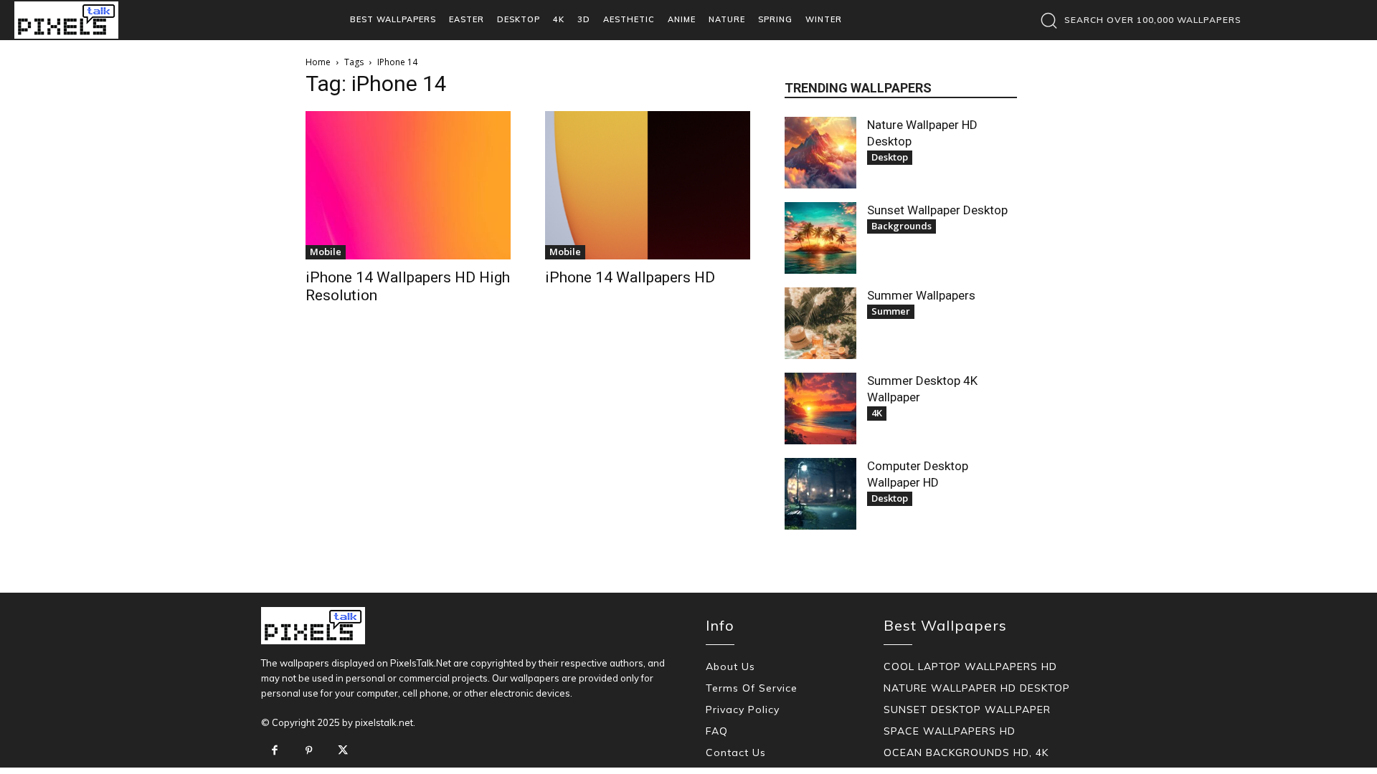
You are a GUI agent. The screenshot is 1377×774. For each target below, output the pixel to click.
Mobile (325, 251)
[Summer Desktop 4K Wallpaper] (820, 408)
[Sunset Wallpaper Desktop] (820, 238)
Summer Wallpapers (921, 295)
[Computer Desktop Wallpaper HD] (820, 494)
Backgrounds (901, 225)
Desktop (889, 156)
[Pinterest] (309, 751)
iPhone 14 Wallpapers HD (630, 277)
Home (318, 62)
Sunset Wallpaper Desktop (937, 210)
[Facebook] (274, 751)
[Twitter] (342, 751)
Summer (890, 311)
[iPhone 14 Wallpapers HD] (647, 185)
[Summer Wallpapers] (820, 323)
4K (876, 412)
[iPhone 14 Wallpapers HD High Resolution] (408, 185)
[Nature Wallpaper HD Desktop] (820, 152)
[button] (1137, 20)
